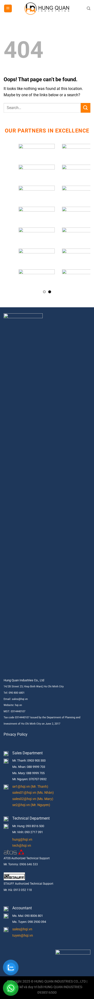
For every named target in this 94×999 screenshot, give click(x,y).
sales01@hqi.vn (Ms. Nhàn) (33, 793)
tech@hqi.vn (21, 846)
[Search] (88, 8)
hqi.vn (18, 705)
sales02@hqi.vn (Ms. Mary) (32, 799)
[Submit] (85, 107)
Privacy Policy (15, 734)
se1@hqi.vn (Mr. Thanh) (30, 787)
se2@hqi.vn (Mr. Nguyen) (31, 805)
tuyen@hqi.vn (22, 935)
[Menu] (8, 9)
